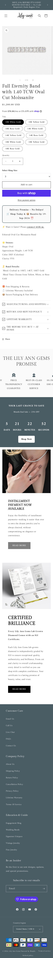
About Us (10, 764)
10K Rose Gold (12, 129)
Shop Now (26, 439)
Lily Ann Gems (14, 951)
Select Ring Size (9, 170)
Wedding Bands (13, 830)
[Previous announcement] (5, 5)
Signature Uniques (14, 836)
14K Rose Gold (36, 135)
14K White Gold (35, 129)
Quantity (5, 155)
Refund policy (28, 955)
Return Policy (12, 778)
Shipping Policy (13, 771)
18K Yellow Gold (36, 142)
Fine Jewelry (11, 850)
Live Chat (10, 732)
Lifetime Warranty (14, 798)
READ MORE (19, 689)
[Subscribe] (43, 888)
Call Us (9, 725)
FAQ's (8, 739)
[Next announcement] (47, 5)
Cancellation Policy (14, 784)
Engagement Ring (13, 823)
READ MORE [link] (19, 546)
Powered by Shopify (28, 951)
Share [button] (7, 339)
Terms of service (44, 951)
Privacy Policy (12, 791)
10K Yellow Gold (36, 122)
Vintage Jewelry (13, 843)
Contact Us (11, 746)
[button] (6, 15)
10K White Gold (13, 122)
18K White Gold (13, 142)
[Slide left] (20, 80)
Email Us (10, 719)
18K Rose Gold (12, 149)
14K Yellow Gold (13, 135)
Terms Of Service (14, 804)
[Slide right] (33, 80)
